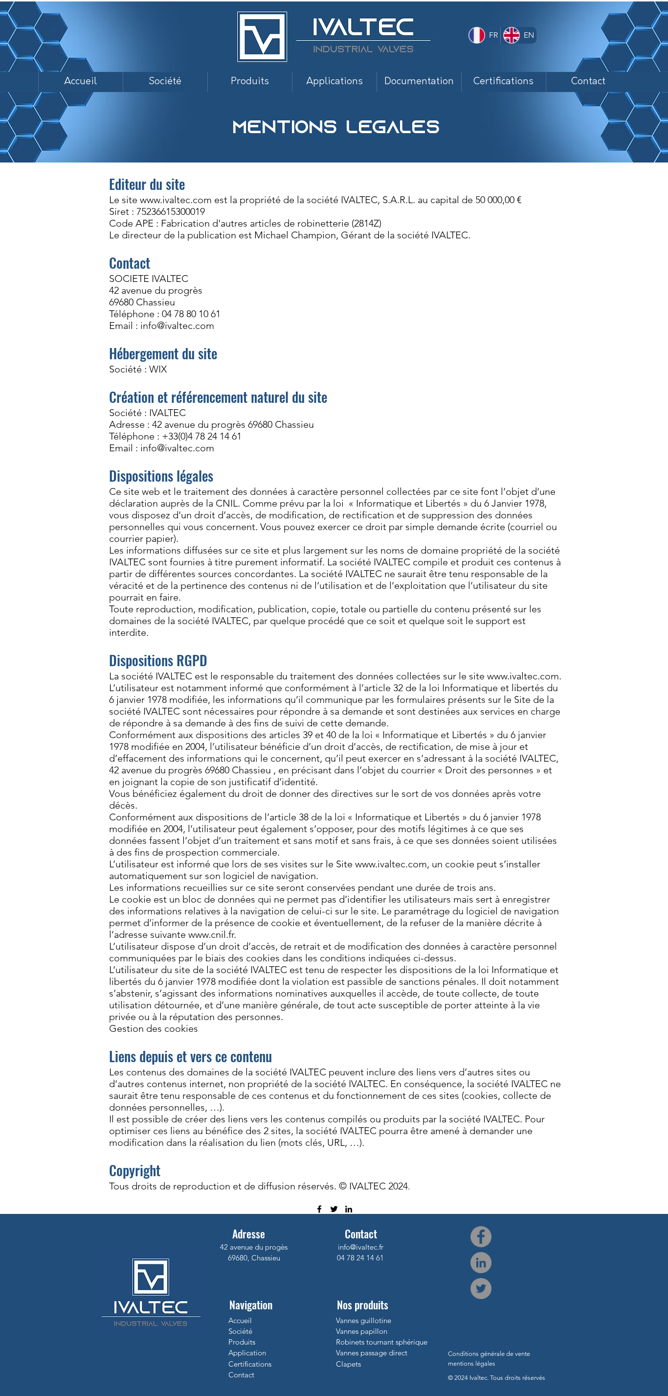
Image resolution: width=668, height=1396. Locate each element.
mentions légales (471, 1363)
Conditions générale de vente (489, 1353)
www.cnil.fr (211, 934)
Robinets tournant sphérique (381, 1342)
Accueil (240, 1320)
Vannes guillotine (363, 1320)
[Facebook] (319, 1209)
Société (240, 1331)
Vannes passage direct (371, 1352)
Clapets (348, 1364)
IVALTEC (167, 413)
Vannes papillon (361, 1331)
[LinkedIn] (349, 1209)
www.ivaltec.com (176, 200)
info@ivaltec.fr (360, 1247)
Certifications (249, 1364)
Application (247, 1352)
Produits (241, 1342)
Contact (241, 1374)
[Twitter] (334, 1209)
